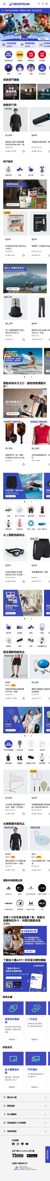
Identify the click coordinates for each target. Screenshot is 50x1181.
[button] (16, 38)
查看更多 (12, 1040)
